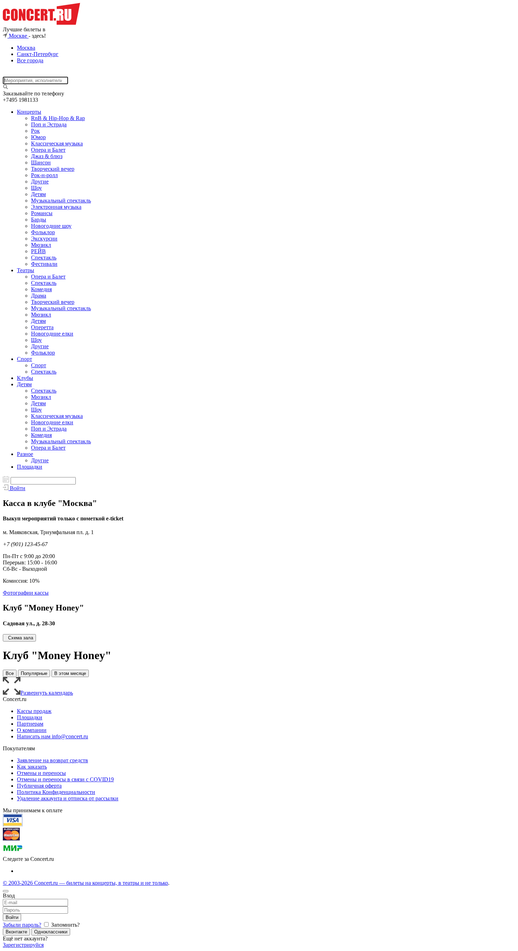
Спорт (24, 359)
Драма (38, 296)
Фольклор (43, 232)
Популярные (34, 673)
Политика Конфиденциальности (56, 792)
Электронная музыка (56, 207)
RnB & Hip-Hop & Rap (58, 118)
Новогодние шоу (51, 226)
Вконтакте (16, 931)
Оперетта (42, 327)
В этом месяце (70, 673)
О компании (32, 730)
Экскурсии (44, 239)
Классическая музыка (57, 143)
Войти (12, 917)
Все (10, 673)
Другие (40, 181)
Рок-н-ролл (44, 175)
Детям (38, 194)
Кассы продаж (34, 711)
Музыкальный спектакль (61, 201)
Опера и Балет (48, 150)
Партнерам (30, 724)
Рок (35, 131)
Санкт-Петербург (37, 54)
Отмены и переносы (41, 773)
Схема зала (20, 637)
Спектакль (43, 258)
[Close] (5, 891)
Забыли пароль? (22, 925)
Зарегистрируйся (23, 945)
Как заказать (32, 767)
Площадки (29, 467)
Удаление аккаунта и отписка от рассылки (67, 798)
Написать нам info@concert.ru (52, 736)
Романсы (42, 213)
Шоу (36, 188)
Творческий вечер (52, 169)
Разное (25, 454)
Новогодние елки (52, 334)
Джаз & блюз (46, 156)
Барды (38, 220)
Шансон (41, 162)
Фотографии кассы (26, 593)
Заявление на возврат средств (52, 760)
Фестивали (44, 264)
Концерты (29, 112)
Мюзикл (41, 245)
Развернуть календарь (46, 693)
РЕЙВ (38, 251)
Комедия (41, 289)
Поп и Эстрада (49, 124)
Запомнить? (65, 925)
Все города (30, 60)
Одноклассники (50, 931)
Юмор (38, 137)
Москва (26, 48)
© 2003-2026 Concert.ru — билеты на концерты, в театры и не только (85, 883)
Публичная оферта (39, 786)
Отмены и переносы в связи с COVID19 (65, 779)
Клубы (25, 378)
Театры (25, 270)
